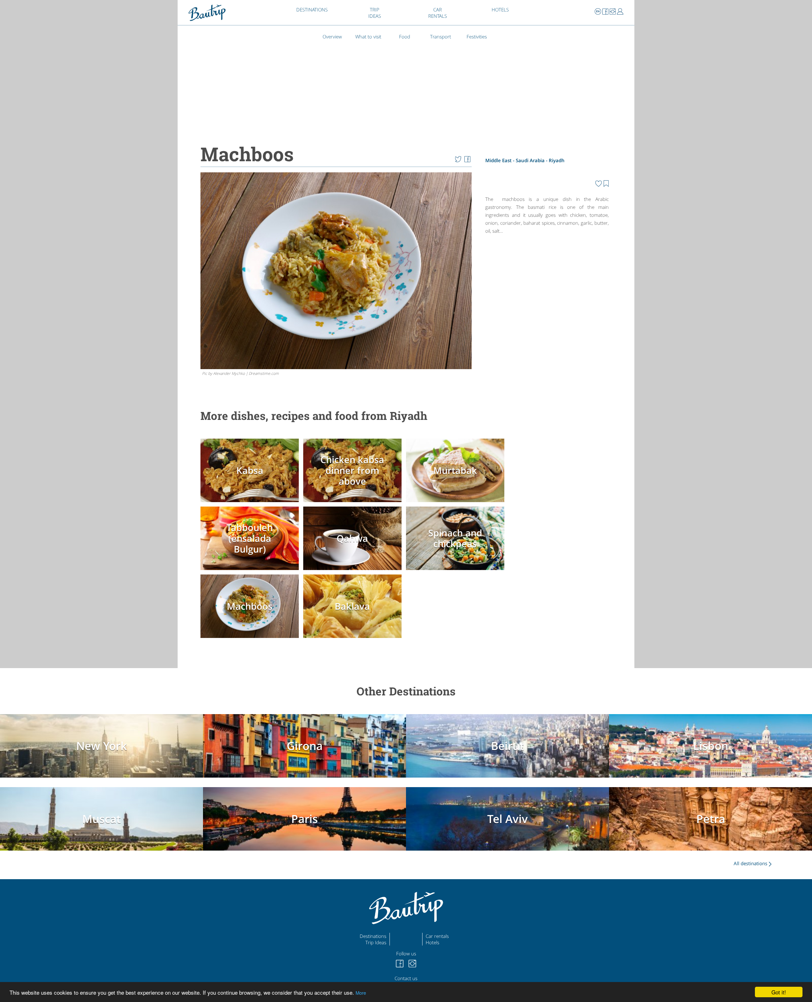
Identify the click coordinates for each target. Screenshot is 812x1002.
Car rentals (437, 936)
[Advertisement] (547, 292)
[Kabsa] (251, 503)
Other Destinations (406, 691)
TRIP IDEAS (374, 12)
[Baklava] (354, 639)
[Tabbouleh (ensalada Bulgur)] (251, 571)
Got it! (778, 992)
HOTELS (500, 9)
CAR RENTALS (437, 12)
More (361, 992)
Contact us (406, 978)
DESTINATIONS (312, 9)
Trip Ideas (375, 942)
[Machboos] (251, 639)
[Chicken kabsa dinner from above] (354, 503)
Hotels (432, 942)
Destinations (373, 936)
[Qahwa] (354, 571)
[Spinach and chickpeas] (457, 571)
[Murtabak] (457, 503)
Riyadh (557, 160)
